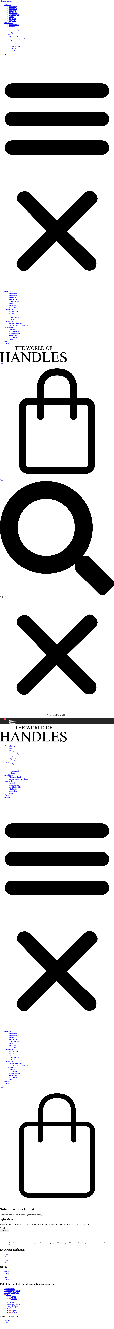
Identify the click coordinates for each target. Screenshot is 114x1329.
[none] (59, 721)
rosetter (11, 17)
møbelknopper (14, 25)
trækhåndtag (13, 13)
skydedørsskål (14, 31)
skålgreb (12, 33)
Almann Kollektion (15, 37)
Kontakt (7, 57)
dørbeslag (7, 5)
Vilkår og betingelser (11, 1293)
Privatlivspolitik (9, 1289)
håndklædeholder (15, 47)
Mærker (7, 1254)
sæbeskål (12, 43)
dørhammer (13, 9)
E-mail (2, 1228)
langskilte (12, 21)
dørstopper (12, 11)
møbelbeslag (8, 23)
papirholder (13, 51)
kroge (11, 53)
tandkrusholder (14, 45)
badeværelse (8, 41)
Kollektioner (8, 35)
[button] (57, 174)
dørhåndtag (13, 7)
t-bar (10, 29)
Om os (6, 55)
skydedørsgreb (14, 15)
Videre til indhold (6, 1)
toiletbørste (13, 49)
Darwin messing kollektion (18, 39)
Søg (1, 597)
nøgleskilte (12, 19)
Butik (6, 1256)
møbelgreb (12, 27)
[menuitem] (5, 719)
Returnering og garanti (12, 1291)
